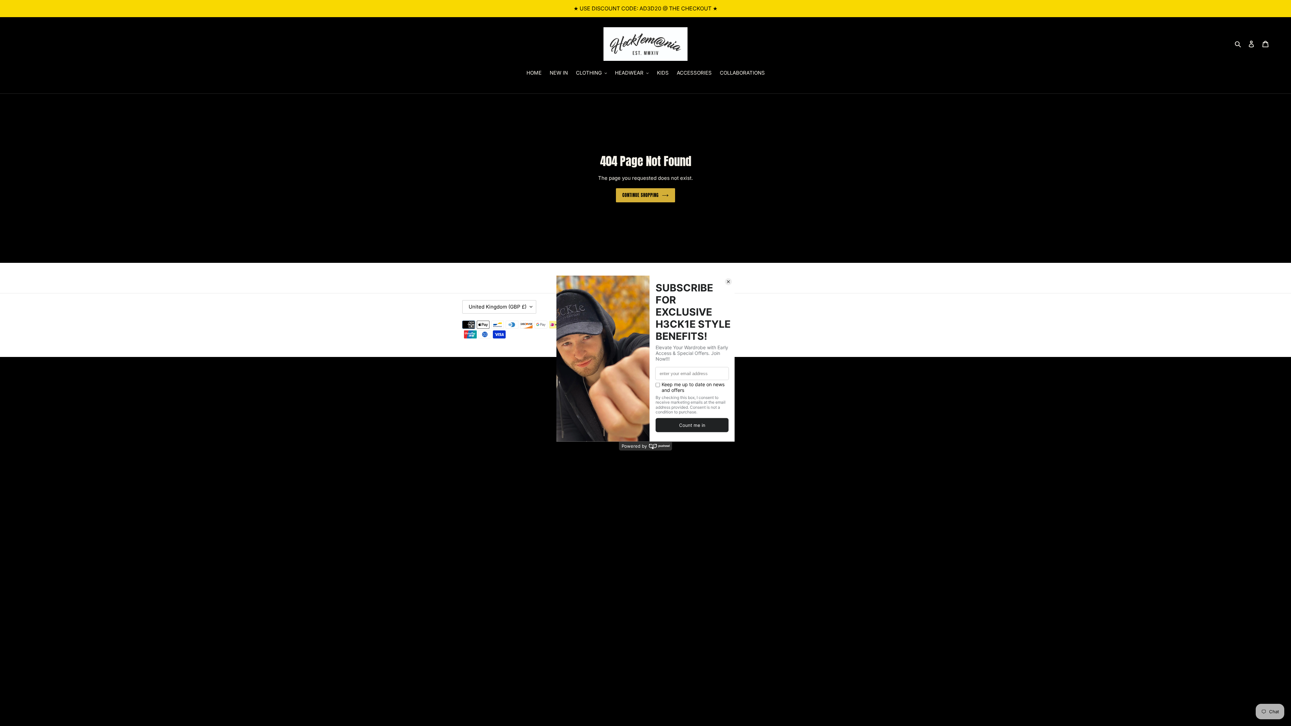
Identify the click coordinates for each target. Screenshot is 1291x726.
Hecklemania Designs (768, 324)
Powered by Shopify (809, 324)
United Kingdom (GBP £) (497, 307)
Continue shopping (640, 195)
